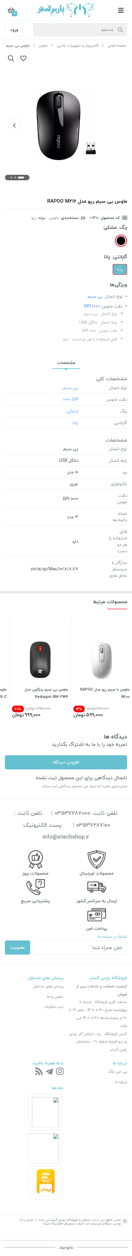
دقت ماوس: (112, 306)
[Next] (14, 125)
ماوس (43, 45)
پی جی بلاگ (117, 1071)
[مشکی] (121, 241)
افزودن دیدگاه (66, 762)
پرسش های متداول (48, 986)
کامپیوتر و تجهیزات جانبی (78, 45)
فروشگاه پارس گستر (64, 1219)
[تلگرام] (49, 1072)
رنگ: (122, 227)
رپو (34, 217)
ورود (14, 29)
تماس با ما (55, 997)
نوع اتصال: (113, 296)
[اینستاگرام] (60, 1072)
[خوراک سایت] (39, 1072)
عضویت (17, 947)
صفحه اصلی (116, 45)
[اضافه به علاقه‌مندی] (23, 58)
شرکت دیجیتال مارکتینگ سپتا (63, 1223)
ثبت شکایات (54, 1007)
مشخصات (66, 362)
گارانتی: (119, 256)
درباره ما (121, 1082)
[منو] (121, 10)
